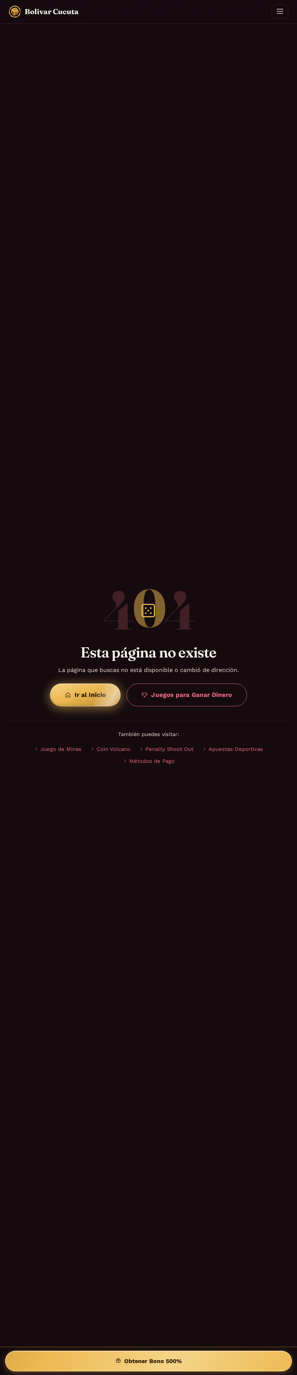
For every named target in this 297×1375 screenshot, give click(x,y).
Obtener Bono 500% (153, 1361)
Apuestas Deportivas (236, 749)
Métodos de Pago (152, 761)
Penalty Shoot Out (169, 749)
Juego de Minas (61, 749)
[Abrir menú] (280, 11)
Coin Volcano (113, 749)
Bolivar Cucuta (52, 11)
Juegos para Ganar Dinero (191, 694)
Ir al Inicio (90, 694)
